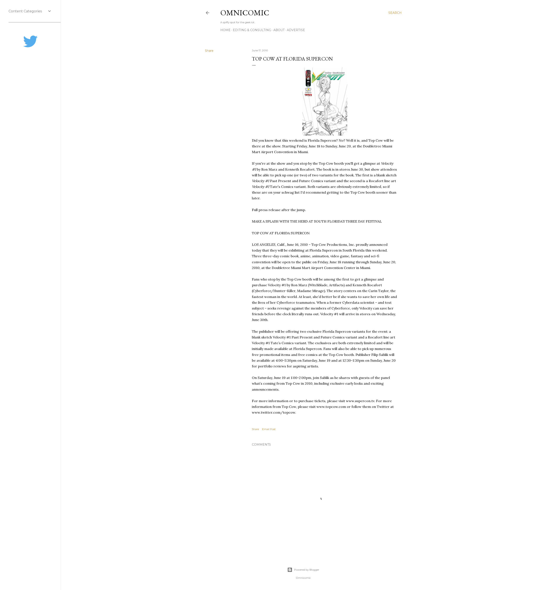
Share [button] (209, 51)
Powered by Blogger (306, 569)
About (279, 30)
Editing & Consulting (252, 30)
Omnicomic (244, 13)
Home (225, 30)
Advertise (296, 30)
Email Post (269, 429)
